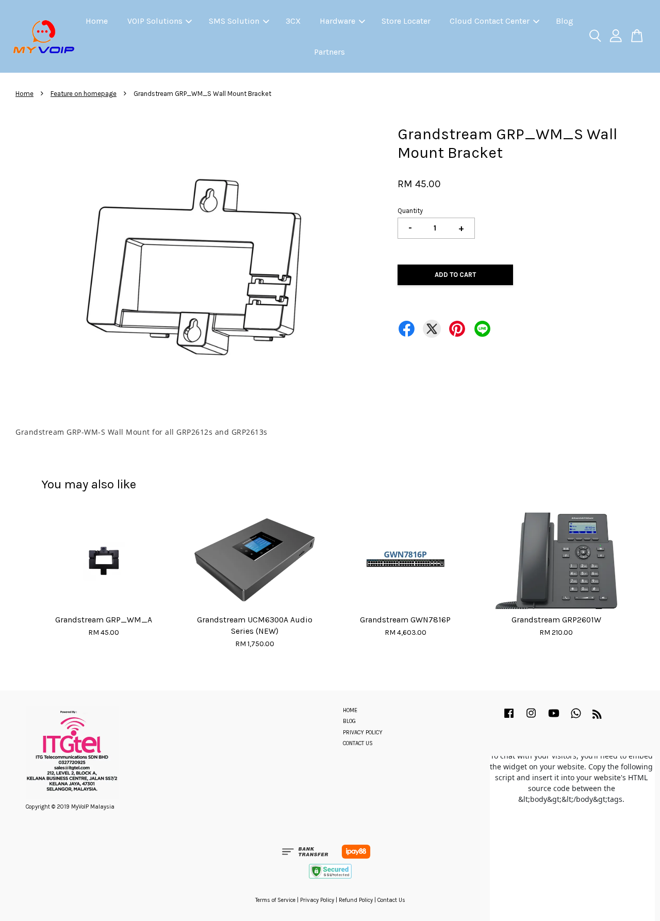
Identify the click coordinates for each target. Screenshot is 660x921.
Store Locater (406, 21)
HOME (350, 710)
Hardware (337, 21)
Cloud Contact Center (490, 21)
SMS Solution (234, 21)
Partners (329, 52)
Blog (564, 21)
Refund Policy (356, 900)
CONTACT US (358, 743)
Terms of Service (275, 900)
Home (97, 21)
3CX (293, 21)
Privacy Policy (317, 900)
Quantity (410, 211)
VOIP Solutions (155, 21)
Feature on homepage (84, 93)
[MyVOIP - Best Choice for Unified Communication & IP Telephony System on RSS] (597, 716)
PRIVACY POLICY (363, 732)
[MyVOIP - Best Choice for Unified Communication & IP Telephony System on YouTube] (554, 718)
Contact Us (391, 900)
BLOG (349, 721)
